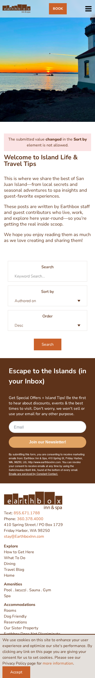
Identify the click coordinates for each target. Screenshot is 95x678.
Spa (7, 596)
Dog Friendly (15, 616)
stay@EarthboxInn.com (24, 536)
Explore (11, 546)
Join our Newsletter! (47, 442)
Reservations (15, 622)
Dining (9, 563)
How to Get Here (19, 552)
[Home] (16, 8)
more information (58, 663)
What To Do (14, 558)
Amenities (13, 584)
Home (9, 575)
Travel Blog (14, 569)
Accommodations (19, 604)
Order (47, 316)
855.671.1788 (27, 513)
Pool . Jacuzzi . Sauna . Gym (27, 590)
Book (58, 8)
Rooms (10, 610)
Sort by (47, 291)
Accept (16, 672)
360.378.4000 (30, 519)
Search (47, 267)
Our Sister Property (21, 628)
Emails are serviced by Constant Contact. (33, 474)
